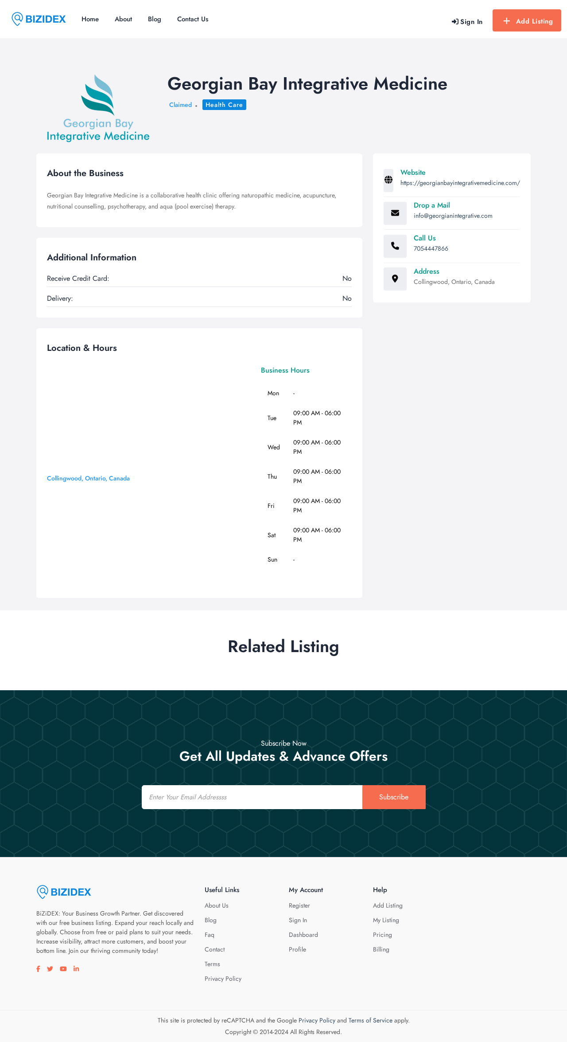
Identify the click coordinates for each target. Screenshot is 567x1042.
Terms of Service (370, 1020)
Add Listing (534, 21)
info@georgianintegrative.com (453, 215)
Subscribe (393, 797)
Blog (154, 19)
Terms (212, 963)
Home (90, 19)
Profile (297, 949)
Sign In (298, 920)
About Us (217, 905)
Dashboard (303, 934)
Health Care (224, 104)
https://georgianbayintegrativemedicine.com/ (460, 182)
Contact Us (192, 19)
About (123, 19)
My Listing (386, 920)
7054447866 (431, 248)
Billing (381, 949)
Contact (215, 949)
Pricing (382, 934)
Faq (209, 934)
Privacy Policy (223, 978)
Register (299, 905)
